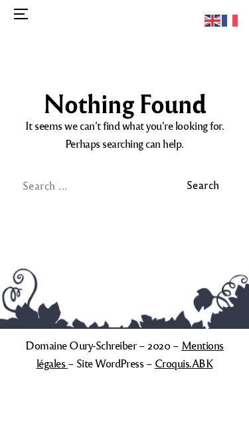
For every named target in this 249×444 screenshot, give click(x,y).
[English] (213, 19)
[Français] (230, 19)
